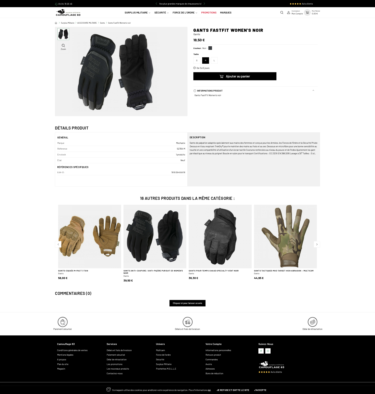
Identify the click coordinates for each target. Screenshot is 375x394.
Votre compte (214, 344)
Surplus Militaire (136, 12)
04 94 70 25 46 (65, 3)
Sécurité (160, 12)
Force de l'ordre (184, 12)
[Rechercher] (281, 12)
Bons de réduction (214, 373)
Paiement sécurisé (116, 354)
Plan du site (62, 364)
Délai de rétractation (117, 359)
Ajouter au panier (238, 76)
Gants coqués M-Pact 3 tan (73, 270)
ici (209, 390)
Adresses (210, 368)
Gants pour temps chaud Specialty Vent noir (214, 270)
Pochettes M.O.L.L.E (166, 368)
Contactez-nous (115, 373)
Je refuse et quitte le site (233, 390)
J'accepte (260, 390)
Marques (225, 12)
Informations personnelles (218, 350)
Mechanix (180, 143)
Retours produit (213, 354)
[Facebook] (261, 351)
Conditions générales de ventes (72, 350)
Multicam (160, 350)
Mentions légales (65, 354)
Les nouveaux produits (118, 368)
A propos (61, 359)
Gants (61, 273)
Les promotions (114, 364)
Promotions (209, 12)
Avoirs (209, 364)
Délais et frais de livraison (119, 350)
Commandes (212, 359)
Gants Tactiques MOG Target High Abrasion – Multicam (284, 270)
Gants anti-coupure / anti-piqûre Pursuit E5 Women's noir (153, 271)
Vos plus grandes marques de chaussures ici (180, 3)
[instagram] (268, 351)
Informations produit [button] (210, 90)
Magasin (61, 368)
